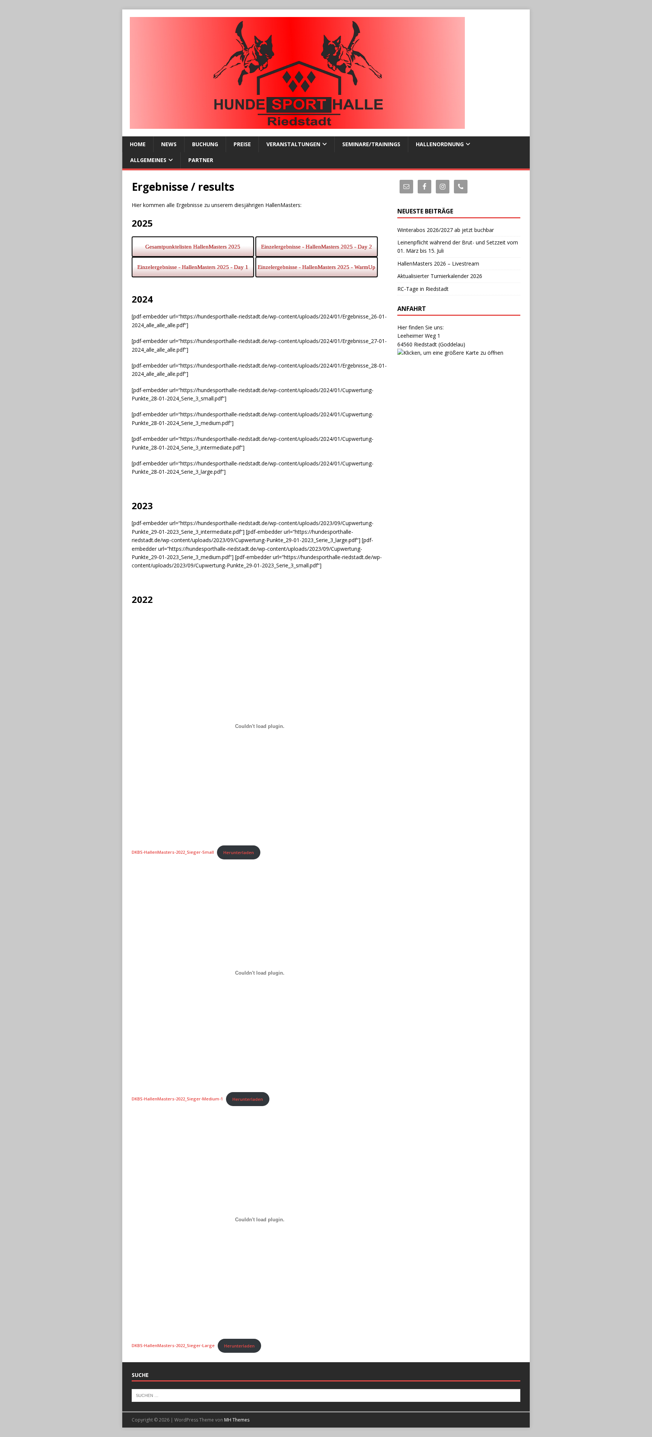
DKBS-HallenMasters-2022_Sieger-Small (173, 852)
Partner (200, 160)
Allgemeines (148, 160)
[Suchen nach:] (326, 1395)
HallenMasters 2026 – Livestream (438, 263)
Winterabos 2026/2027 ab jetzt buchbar (445, 229)
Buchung (205, 144)
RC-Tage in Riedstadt (423, 288)
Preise (242, 144)
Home (138, 144)
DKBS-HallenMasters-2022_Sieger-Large (173, 1346)
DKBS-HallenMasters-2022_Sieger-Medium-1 (177, 1099)
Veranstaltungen (293, 144)
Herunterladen (238, 852)
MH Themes (236, 1420)
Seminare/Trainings (371, 144)
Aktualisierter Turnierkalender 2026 (439, 276)
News (169, 144)
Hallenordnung (440, 144)
